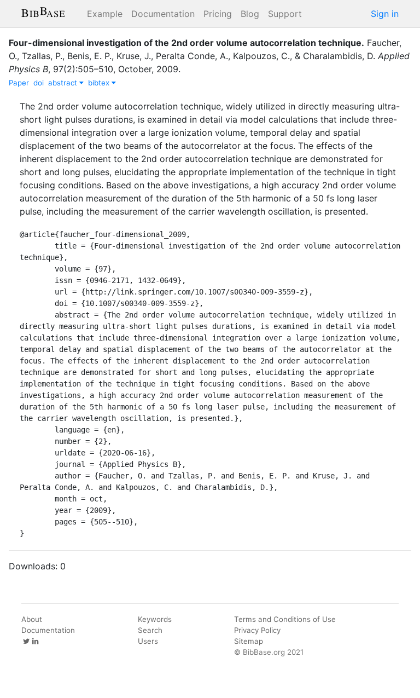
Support (285, 13)
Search (150, 630)
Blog (250, 13)
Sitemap (248, 641)
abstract (63, 82)
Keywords (155, 619)
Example (104, 13)
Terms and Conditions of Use (285, 619)
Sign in (385, 13)
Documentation (163, 13)
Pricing (217, 13)
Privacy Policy (257, 630)
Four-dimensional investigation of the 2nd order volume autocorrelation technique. (186, 42)
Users (148, 641)
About (31, 619)
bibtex (100, 82)
